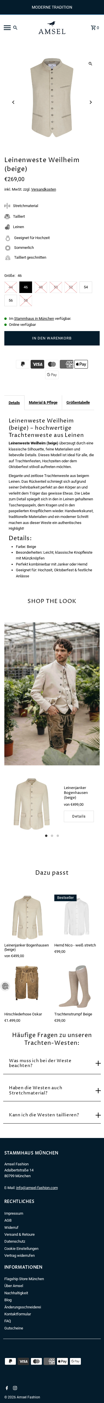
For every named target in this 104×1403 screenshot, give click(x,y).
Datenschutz (14, 1241)
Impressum (13, 1213)
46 (26, 287)
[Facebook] (6, 1388)
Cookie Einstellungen (21, 1248)
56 (11, 300)
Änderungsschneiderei (22, 1307)
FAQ (7, 1321)
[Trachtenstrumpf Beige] (77, 986)
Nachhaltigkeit (16, 1293)
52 (71, 287)
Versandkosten (43, 189)
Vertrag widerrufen (19, 1255)
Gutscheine (13, 1328)
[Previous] (13, 102)
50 (56, 287)
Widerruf (11, 1227)
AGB (8, 1220)
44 (11, 287)
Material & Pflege (43, 402)
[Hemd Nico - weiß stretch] (77, 917)
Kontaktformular (17, 1314)
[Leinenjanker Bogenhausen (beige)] (31, 804)
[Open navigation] (17, 27)
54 (86, 287)
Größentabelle (78, 402)
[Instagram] (14, 1388)
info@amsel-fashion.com (37, 1188)
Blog (8, 1300)
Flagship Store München (24, 1279)
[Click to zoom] (90, 63)
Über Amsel (13, 1286)
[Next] (90, 102)
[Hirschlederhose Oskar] (27, 986)
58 (26, 300)
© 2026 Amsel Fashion (22, 1397)
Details (14, 403)
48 (41, 287)
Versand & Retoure (19, 1234)
